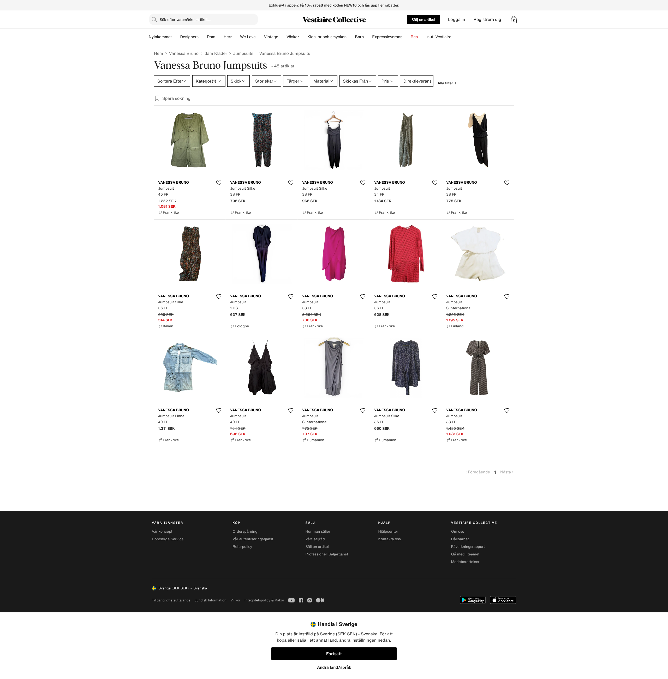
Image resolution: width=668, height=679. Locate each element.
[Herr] (236, 37)
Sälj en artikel (423, 19)
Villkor (235, 600)
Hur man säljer (317, 531)
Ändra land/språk (334, 667)
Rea (414, 37)
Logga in (456, 19)
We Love (248, 37)
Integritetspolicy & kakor (264, 600)
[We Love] (260, 37)
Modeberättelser (465, 562)
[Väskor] (303, 37)
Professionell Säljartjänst (326, 554)
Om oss (457, 531)
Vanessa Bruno (184, 53)
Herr (228, 37)
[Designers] (203, 37)
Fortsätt (334, 654)
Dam (211, 37)
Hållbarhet (460, 539)
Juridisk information (210, 600)
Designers (189, 37)
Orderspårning (244, 531)
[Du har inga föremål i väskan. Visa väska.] (513, 19)
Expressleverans (387, 37)
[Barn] (368, 37)
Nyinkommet (160, 37)
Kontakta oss (389, 539)
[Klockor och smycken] (351, 37)
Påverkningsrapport (468, 546)
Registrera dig (487, 19)
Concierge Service (167, 539)
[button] (513, 19)
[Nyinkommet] (176, 37)
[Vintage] (282, 37)
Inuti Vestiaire (438, 37)
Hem (158, 53)
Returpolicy (242, 546)
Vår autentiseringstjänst (252, 539)
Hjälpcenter (388, 531)
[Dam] (219, 37)
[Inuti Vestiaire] (456, 37)
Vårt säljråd (315, 539)
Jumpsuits (243, 53)
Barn (359, 37)
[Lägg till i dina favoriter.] (219, 183)
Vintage (271, 37)
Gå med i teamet (465, 554)
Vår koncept (162, 531)
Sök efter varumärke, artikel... (185, 19)
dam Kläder (216, 53)
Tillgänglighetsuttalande (171, 600)
